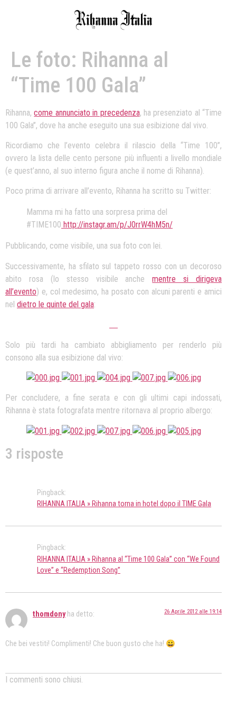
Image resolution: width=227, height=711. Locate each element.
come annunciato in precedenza (86, 113)
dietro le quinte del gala (55, 304)
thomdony (49, 614)
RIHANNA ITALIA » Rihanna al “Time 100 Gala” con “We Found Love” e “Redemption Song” (128, 565)
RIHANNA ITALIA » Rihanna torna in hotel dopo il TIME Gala (124, 503)
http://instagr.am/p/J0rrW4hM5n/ (117, 225)
